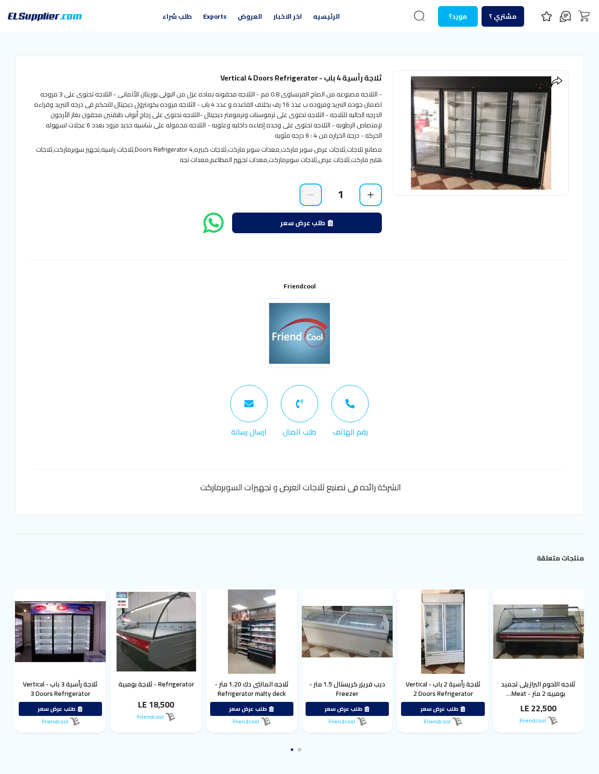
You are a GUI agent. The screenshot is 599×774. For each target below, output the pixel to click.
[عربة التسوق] (584, 15)
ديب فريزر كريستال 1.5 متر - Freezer (398, 689)
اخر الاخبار (287, 16)
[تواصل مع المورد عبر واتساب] (213, 223)
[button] (307, 749)
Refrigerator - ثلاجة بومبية (207, 684)
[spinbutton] (340, 194)
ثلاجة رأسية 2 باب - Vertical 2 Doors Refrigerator (493, 689)
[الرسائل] (565, 16)
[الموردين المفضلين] (546, 16)
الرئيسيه (326, 16)
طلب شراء (177, 16)
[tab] (350, 411)
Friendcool (300, 286)
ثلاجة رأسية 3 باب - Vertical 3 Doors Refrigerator (110, 689)
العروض (250, 16)
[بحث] (419, 15)
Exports (214, 16)
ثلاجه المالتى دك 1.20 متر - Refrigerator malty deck (302, 689)
